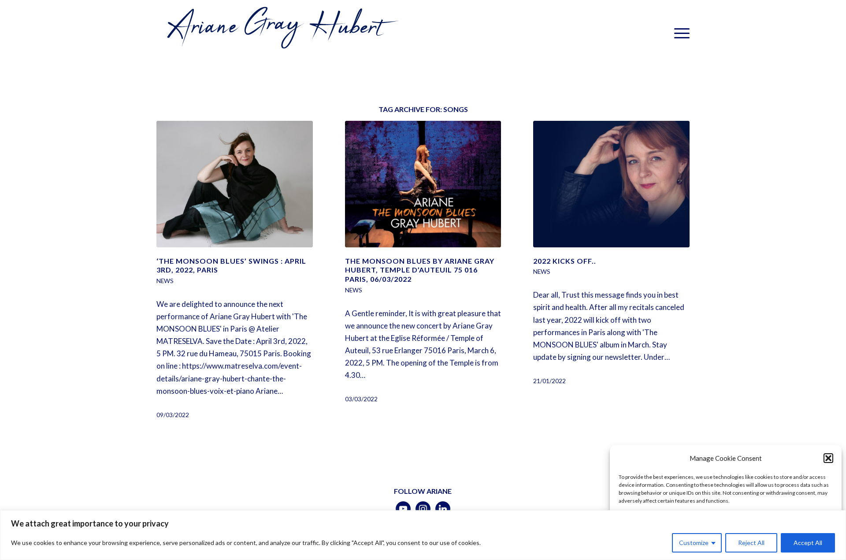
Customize (694, 542)
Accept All (808, 542)
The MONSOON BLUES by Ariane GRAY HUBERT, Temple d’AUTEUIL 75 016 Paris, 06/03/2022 (419, 270)
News (165, 280)
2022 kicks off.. (564, 261)
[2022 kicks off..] (611, 184)
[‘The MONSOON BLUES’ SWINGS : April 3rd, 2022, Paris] (234, 184)
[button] (828, 458)
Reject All (751, 542)
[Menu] (679, 33)
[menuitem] (679, 33)
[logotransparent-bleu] (280, 33)
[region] (423, 535)
